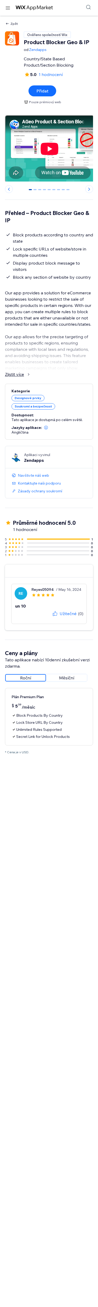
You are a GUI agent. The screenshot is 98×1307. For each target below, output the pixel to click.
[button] (46, 427)
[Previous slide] (9, 189)
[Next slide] (89, 189)
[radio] (25, 677)
